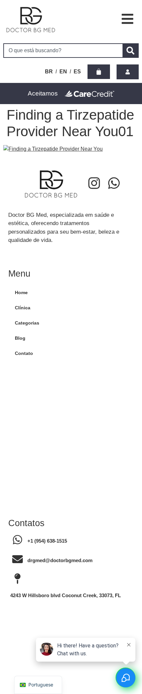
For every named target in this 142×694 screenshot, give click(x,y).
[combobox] (63, 50)
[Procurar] (131, 50)
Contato (24, 353)
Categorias (27, 323)
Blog (20, 338)
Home (21, 292)
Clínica (22, 307)
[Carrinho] (99, 71)
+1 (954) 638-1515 (47, 541)
